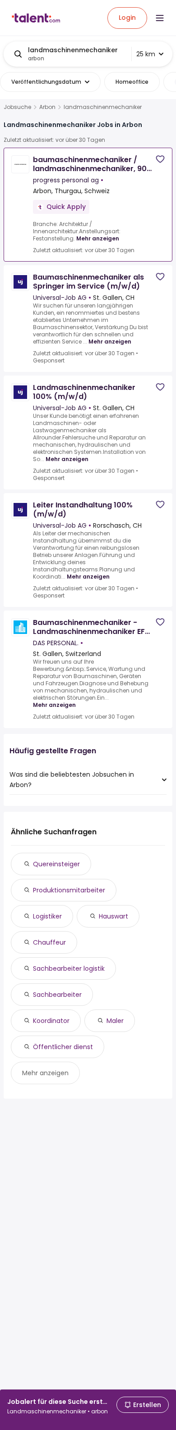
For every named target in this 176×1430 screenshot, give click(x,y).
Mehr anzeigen (97, 238)
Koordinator (51, 1020)
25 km (145, 54)
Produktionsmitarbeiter (69, 890)
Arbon (47, 107)
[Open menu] (159, 18)
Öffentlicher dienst (63, 1046)
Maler (115, 1020)
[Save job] (160, 159)
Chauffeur (49, 942)
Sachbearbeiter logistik (69, 968)
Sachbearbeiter (57, 994)
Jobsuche (17, 107)
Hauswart (113, 916)
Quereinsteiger (56, 864)
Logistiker (47, 916)
